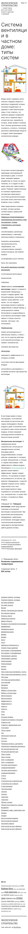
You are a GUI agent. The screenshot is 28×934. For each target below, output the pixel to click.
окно (3, 898)
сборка (18, 903)
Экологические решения (9, 819)
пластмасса (17, 901)
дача (20, 889)
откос (19, 898)
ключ (18, 892)
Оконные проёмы (7, 717)
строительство (6, 906)
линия (25, 892)
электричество (4, 911)
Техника (4, 793)
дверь (23, 889)
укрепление (15, 906)
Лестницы (10, 679)
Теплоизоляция (6, 789)
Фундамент (13, 809)
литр (2, 895)
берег (22, 885)
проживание (4, 903)
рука (15, 904)
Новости (4, 708)
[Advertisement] (12, 590)
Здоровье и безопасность (10, 646)
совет (24, 903)
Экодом (4, 814)
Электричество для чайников (11, 827)
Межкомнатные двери (6, 885)
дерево (2, 892)
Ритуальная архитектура (9, 750)
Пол (8, 734)
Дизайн (3, 636)
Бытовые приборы (7, 604)
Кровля (3, 668)
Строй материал (7, 786)
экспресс (19, 908)
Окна (3, 713)
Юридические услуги (16, 885)
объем (21, 895)
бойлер (4, 888)
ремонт (12, 903)
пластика (10, 901)
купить (22, 892)
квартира (13, 892)
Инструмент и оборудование (11, 652)
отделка (9, 898)
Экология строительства (12, 542)
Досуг (3, 641)
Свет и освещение (7, 761)
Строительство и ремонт (9, 784)
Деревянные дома (7, 630)
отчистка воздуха (18, 468)
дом (6, 892)
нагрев (12, 895)
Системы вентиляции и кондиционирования (9, 769)
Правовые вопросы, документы (13, 745)
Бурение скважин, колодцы (10, 598)
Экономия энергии (7, 823)
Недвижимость (6, 702)
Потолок (4, 740)
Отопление (5, 729)
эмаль (9, 911)
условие (22, 906)
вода (18, 889)
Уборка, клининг (12, 803)
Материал (4, 686)
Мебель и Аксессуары (8, 692)
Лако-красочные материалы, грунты (13, 673)
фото (13, 908)
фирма (10, 908)
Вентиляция (10, 548)
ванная (15, 889)
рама (8, 903)
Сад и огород (5, 755)
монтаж (6, 895)
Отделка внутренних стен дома (12, 721)
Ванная (12, 609)
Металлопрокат (6, 697)
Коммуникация (6, 662)
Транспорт (4, 798)
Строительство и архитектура (11, 781)
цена (15, 908)
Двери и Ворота (13, 623)
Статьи (3, 777)
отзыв (14, 898)
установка (4, 908)
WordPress (17, 927)
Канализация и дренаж (9, 657)
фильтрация (18, 548)
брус (11, 888)
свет (22, 903)
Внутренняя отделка (8, 613)
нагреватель (16, 895)
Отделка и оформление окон (11, 725)
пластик (3, 901)
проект (22, 901)
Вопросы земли (8, 617)
